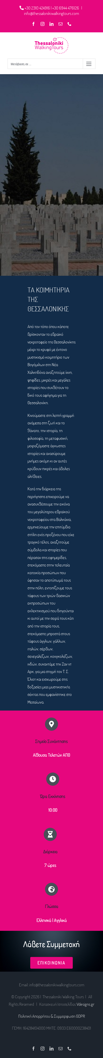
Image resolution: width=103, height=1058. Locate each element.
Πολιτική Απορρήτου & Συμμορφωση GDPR (51, 1016)
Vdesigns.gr (85, 1004)
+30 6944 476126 (66, 7)
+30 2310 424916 (37, 7)
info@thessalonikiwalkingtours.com (51, 13)
